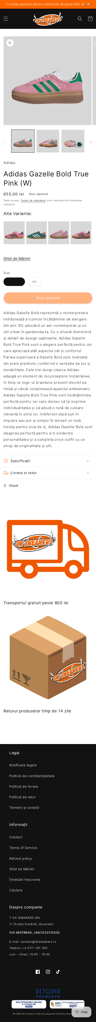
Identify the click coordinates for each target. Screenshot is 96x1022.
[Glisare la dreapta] (91, 142)
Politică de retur (22, 797)
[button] (6, 19)
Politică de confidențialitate (32, 776)
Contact (15, 837)
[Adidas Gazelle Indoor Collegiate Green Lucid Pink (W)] (36, 233)
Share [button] (13, 485)
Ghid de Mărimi (16, 258)
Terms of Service (23, 848)
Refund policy (20, 858)
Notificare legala (23, 765)
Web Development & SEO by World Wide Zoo (59, 1014)
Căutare (15, 890)
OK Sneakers (28, 1014)
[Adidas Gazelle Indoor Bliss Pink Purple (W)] (14, 233)
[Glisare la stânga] (5, 142)
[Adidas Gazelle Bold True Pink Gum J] (58, 233)
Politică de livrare (23, 786)
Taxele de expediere (33, 200)
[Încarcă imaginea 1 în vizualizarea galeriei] (22, 141)
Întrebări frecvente (24, 879)
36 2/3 (14, 282)
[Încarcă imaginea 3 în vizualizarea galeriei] (73, 141)
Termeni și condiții (24, 807)
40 (34, 282)
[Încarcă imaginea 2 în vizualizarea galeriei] (48, 141)
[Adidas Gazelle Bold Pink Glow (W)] (81, 233)
